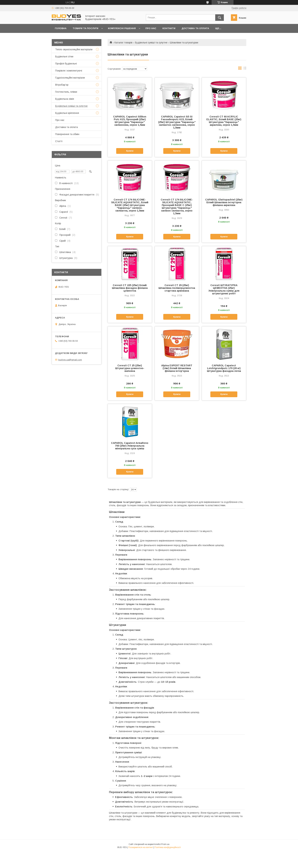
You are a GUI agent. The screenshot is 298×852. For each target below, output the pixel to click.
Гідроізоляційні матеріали (70, 77)
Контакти (168, 28)
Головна (60, 28)
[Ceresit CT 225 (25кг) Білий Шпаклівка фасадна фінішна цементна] (130, 263)
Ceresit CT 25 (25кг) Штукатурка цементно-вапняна (129, 368)
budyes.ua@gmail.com (70, 359)
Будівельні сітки (64, 56)
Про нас (150, 28)
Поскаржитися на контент (140, 847)
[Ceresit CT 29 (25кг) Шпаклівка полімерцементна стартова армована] (177, 263)
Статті (58, 141)
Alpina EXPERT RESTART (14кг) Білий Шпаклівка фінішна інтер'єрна (176, 368)
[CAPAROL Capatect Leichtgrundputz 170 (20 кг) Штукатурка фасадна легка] (224, 344)
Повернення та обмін (67, 134)
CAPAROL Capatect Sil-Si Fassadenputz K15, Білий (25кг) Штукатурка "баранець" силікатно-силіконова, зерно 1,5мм (177, 122)
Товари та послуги (85, 28)
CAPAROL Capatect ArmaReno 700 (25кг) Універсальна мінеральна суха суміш (129, 446)
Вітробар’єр (61, 84)
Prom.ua (165, 844)
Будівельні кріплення (67, 113)
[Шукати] (219, 17)
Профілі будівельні (66, 63)
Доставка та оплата (195, 28)
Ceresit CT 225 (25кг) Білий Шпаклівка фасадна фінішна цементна (130, 288)
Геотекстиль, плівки (66, 91)
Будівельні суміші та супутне (151, 42)
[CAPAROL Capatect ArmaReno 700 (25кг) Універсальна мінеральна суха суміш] (130, 421)
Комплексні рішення (122, 28)
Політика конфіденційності (168, 847)
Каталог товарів (123, 42)
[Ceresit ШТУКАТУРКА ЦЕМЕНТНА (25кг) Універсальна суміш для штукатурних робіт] (224, 263)
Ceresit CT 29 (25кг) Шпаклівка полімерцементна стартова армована (176, 288)
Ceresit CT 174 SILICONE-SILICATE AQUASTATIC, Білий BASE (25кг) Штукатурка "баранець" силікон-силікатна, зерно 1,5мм (129, 205)
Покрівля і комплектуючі (68, 70)
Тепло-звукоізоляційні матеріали (73, 49)
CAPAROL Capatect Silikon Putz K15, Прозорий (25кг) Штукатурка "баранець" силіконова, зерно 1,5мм (129, 120)
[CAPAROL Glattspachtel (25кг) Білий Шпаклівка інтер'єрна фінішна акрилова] (224, 178)
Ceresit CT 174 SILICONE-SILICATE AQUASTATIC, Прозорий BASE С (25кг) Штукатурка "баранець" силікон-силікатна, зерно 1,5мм (177, 206)
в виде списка (244, 68)
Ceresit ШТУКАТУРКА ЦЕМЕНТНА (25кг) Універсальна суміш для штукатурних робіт (223, 289)
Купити (129, 151)
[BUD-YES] (66, 19)
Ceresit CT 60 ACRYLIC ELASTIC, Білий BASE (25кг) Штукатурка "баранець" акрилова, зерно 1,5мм (223, 120)
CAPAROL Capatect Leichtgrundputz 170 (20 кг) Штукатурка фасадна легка (224, 368)
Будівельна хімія (64, 98)
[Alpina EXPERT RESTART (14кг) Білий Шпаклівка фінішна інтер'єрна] (177, 344)
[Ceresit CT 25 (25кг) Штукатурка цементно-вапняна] (130, 344)
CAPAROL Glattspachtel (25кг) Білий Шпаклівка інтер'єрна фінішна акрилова (223, 202)
